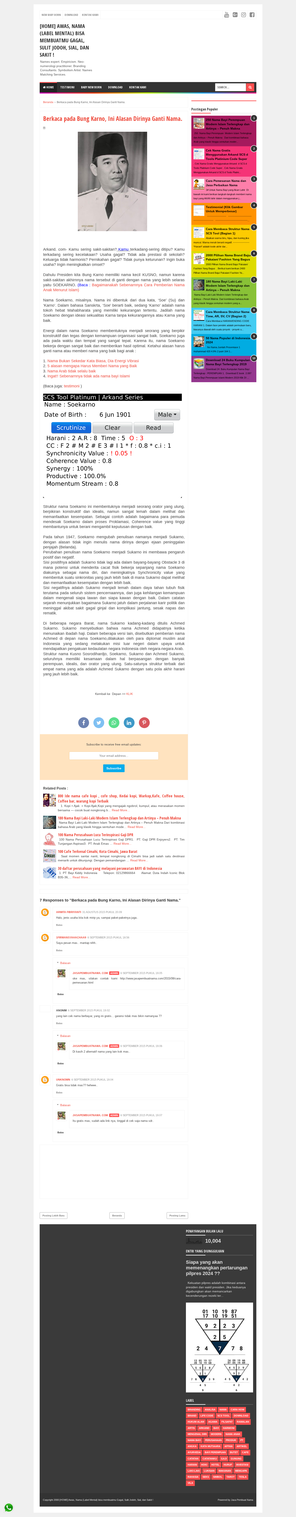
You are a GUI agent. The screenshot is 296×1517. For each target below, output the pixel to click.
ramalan (243, 1421)
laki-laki (194, 1470)
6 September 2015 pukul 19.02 (89, 1010)
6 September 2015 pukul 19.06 (141, 1046)
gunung (236, 1458)
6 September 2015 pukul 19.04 (92, 1079)
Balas (59, 925)
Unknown (63, 1079)
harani (192, 1464)
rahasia (193, 1477)
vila (190, 1483)
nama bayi (194, 1440)
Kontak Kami (90, 15)
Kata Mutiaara (210, 1446)
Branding (194, 1409)
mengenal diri (197, 1434)
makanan (225, 1470)
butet (234, 1452)
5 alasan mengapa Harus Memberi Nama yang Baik (92, 366)
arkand (204, 1428)
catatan (193, 1458)
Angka (192, 1446)
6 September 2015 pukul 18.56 (108, 937)
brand (192, 1415)
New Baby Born (51, 15)
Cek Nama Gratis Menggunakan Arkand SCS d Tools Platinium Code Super (227, 155)
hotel (215, 1464)
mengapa (241, 1470)
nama (223, 1409)
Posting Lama (177, 1215)
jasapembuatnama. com (90, 973)
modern (216, 1434)
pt (241, 1440)
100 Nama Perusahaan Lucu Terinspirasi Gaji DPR (95, 834)
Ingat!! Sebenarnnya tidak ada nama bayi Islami (89, 376)
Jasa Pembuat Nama (242, 1500)
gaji (224, 1458)
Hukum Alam (196, 1421)
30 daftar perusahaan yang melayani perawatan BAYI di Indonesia (110, 868)
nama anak (233, 1434)
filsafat (227, 1421)
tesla (243, 1477)
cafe (245, 1452)
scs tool (223, 1415)
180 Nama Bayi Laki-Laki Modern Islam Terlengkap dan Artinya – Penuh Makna (119, 818)
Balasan (65, 963)
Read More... (121, 810)
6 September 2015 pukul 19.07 (141, 1115)
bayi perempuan (215, 1452)
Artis (191, 1428)
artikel (242, 1446)
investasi (242, 1464)
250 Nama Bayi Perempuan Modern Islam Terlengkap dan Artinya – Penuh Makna (228, 124)
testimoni (72, 386)
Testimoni (67, 87)
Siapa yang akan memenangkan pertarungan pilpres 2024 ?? (216, 1267)
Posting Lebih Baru (53, 1215)
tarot (230, 1477)
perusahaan (213, 1440)
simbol (217, 1477)
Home (50, 87)
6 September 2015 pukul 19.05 (141, 973)
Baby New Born (91, 87)
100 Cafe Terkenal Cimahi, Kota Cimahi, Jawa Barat (97, 851)
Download (71, 15)
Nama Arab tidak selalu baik (72, 371)
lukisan (209, 1470)
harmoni (228, 1428)
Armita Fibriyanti (68, 912)
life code (206, 1415)
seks (206, 1477)
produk (231, 1440)
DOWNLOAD (115, 87)
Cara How (237, 1409)
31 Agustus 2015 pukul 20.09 (102, 912)
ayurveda (194, 1452)
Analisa (210, 1409)
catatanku (210, 1458)
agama (212, 1421)
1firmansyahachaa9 (71, 937)
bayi (216, 1428)
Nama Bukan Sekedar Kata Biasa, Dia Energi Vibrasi (93, 361)
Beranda (117, 1215)
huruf (228, 1464)
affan (228, 1446)
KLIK (129, 694)
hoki (204, 1464)
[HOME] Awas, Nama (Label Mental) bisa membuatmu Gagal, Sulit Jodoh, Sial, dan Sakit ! (64, 40)
